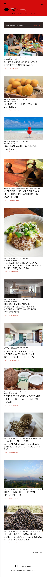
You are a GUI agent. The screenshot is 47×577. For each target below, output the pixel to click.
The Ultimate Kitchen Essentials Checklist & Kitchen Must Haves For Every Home (20, 308)
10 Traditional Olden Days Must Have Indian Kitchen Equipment (21, 194)
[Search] (42, 3)
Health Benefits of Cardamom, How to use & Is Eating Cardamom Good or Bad (22, 445)
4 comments (13, 543)
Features (24, 13)
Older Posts (38, 552)
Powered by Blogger (25, 566)
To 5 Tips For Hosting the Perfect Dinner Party (20, 64)
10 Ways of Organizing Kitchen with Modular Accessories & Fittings (19, 354)
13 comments (13, 315)
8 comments (13, 68)
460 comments (14, 200)
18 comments (13, 271)
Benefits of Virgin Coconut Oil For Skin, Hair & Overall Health (22, 399)
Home (6, 13)
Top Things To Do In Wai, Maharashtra (19, 493)
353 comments (14, 360)
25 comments (13, 498)
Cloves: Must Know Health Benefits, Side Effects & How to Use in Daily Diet (23, 537)
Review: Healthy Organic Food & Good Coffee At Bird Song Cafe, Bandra (22, 265)
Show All (37, 25)
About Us (14, 13)
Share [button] (5, 68)
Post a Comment (15, 110)
